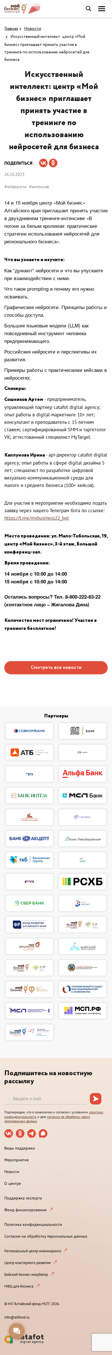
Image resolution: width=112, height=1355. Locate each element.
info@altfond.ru (17, 1317)
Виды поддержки (19, 1148)
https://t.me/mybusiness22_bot (36, 518)
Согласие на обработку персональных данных (45, 1236)
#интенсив (39, 186)
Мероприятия (16, 1159)
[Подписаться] (95, 1098)
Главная (11, 29)
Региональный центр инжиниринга (32, 1251)
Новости (32, 29)
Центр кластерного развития (27, 1262)
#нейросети (15, 186)
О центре (12, 1183)
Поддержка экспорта (23, 1198)
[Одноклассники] (53, 161)
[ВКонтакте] (43, 161)
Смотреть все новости (56, 667)
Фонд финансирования (25, 1209)
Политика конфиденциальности (33, 1224)
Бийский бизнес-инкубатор (26, 1274)
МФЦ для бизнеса (18, 1286)
